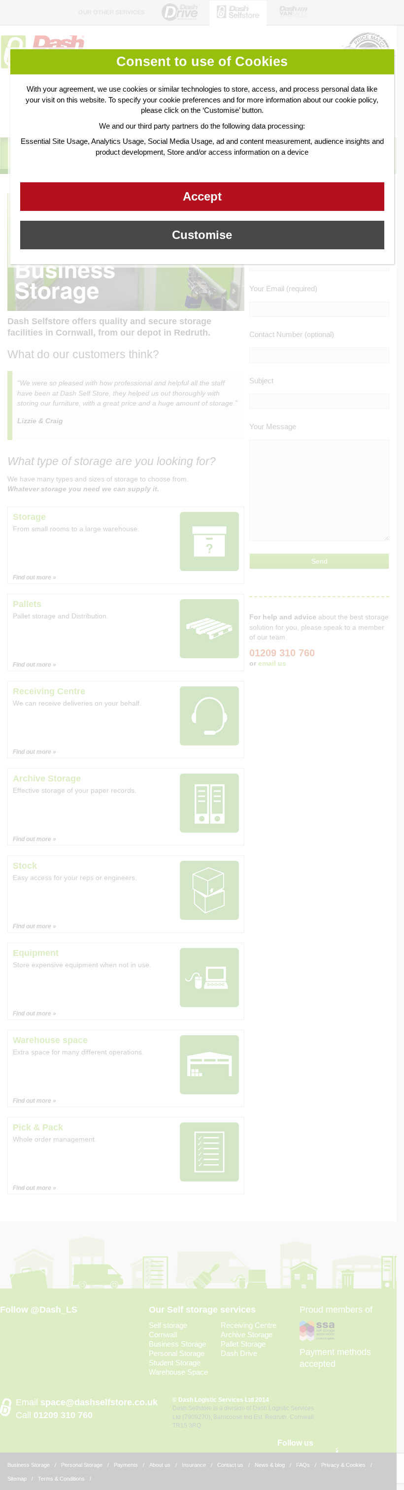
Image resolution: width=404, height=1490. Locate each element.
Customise (202, 234)
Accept (202, 196)
